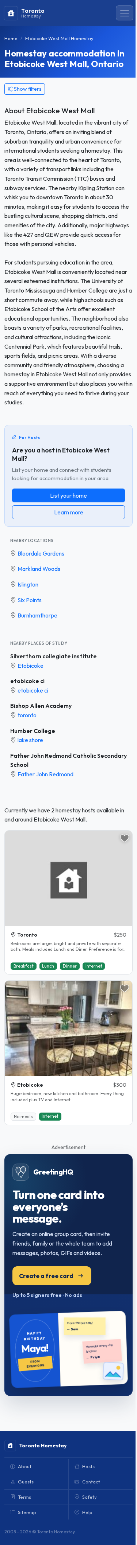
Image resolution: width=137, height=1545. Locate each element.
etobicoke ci (27, 681)
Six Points (30, 600)
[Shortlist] (124, 838)
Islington (28, 584)
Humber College (32, 730)
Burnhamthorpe (37, 615)
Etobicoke (30, 665)
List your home (68, 495)
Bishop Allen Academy (41, 705)
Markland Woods (39, 568)
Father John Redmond (45, 774)
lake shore (30, 740)
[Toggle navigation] (124, 13)
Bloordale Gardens (41, 553)
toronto (27, 715)
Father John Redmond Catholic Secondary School (68, 760)
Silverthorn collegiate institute (53, 656)
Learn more (68, 512)
